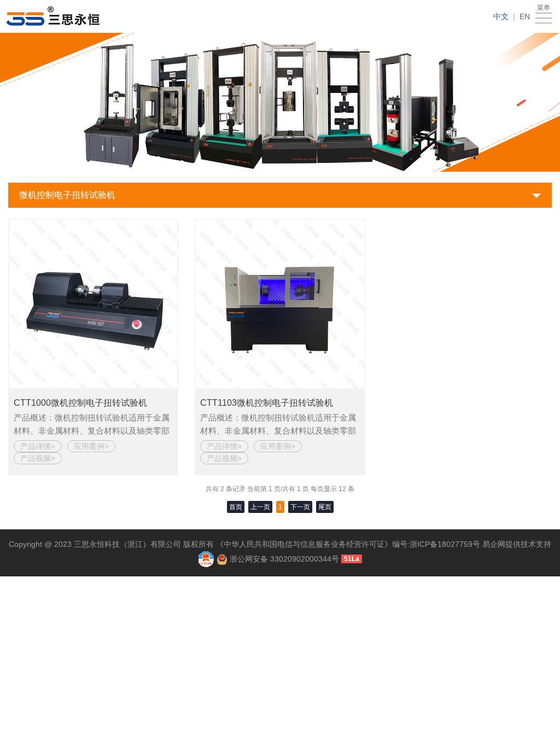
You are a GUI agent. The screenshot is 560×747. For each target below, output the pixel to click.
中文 (501, 16)
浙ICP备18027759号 (445, 544)
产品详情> (37, 446)
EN (525, 16)
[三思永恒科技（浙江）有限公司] (55, 16)
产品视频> (37, 458)
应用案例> (91, 446)
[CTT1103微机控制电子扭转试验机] (280, 304)
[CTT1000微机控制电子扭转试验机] (93, 304)
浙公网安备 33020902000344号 (284, 558)
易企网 (493, 544)
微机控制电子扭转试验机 (67, 195)
